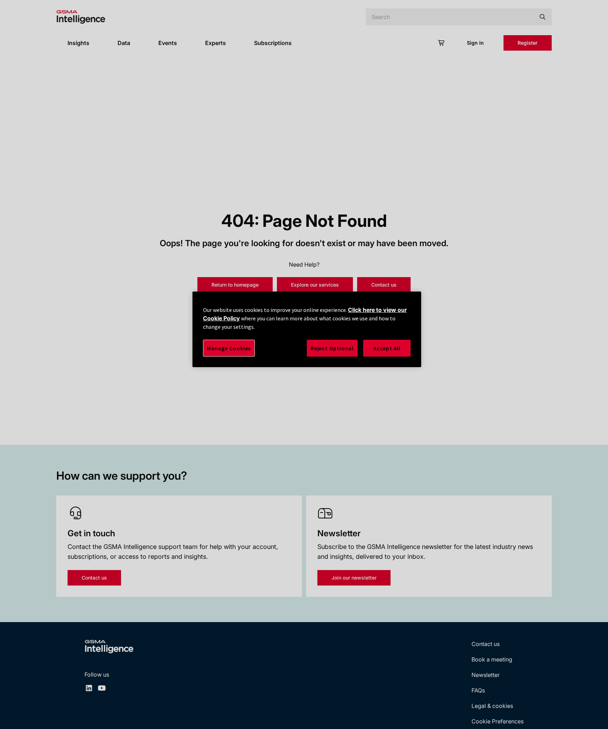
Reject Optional (332, 348)
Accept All (386, 348)
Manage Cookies (229, 348)
